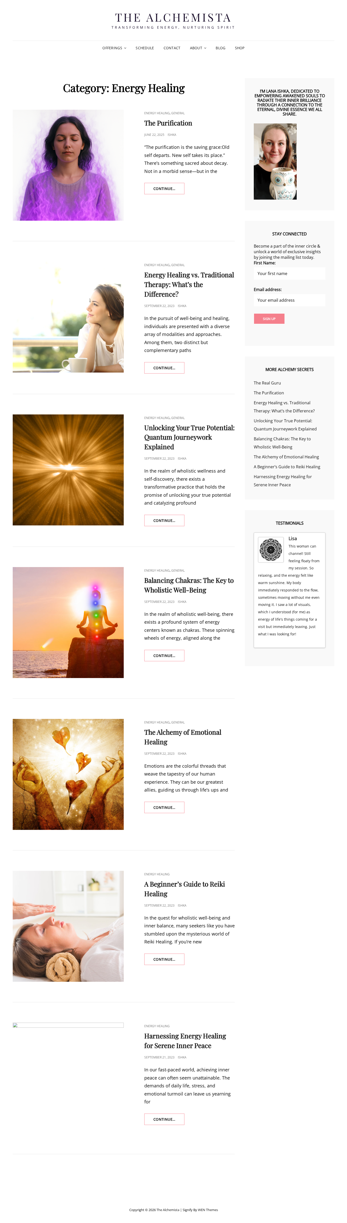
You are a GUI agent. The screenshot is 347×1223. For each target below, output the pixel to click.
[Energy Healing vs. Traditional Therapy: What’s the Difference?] (68, 317)
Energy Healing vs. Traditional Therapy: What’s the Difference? (189, 284)
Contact (172, 47)
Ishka (172, 135)
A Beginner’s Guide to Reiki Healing (287, 467)
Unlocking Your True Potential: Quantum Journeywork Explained (189, 437)
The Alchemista (173, 16)
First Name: (265, 263)
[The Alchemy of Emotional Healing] (68, 774)
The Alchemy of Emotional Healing (286, 457)
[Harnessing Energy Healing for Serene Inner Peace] (68, 1078)
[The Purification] (68, 165)
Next (319, 642)
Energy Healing (157, 113)
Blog (220, 47)
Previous (315, 642)
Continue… (168, 190)
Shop (240, 47)
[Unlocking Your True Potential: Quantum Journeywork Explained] (68, 469)
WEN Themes (208, 1210)
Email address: (268, 289)
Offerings (112, 47)
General (178, 113)
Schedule (145, 47)
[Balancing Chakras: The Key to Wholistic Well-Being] (68, 622)
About (196, 47)
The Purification (168, 122)
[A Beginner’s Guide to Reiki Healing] (68, 926)
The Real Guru (267, 383)
